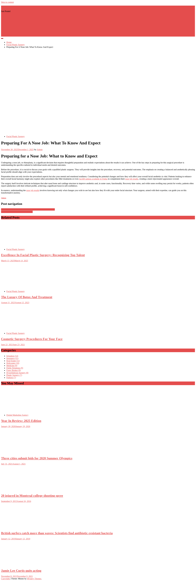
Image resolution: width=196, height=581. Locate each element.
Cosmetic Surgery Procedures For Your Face (32, 339)
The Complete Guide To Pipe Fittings (17, 212)
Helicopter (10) (12, 363)
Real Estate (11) (13, 361)
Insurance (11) (12, 358)
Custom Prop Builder (10, 23)
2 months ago (6, 26)
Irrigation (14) (12, 356)
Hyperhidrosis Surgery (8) (17, 373)
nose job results (131, 179)
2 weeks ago (6, 16)
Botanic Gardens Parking (11, 33)
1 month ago (6, 21)
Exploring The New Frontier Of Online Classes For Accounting (28, 209)
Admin (40, 149)
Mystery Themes (34, 579)
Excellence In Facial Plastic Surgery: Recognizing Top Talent (43, 255)
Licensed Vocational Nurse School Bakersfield (20, 14)
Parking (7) (11, 377)
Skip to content (7, 2)
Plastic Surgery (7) (14, 375)
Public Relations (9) (14, 368)
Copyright (5, 579)
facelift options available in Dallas (93, 179)
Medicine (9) (11, 365)
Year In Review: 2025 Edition (21, 420)
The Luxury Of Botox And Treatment (26, 297)
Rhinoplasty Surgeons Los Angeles (16, 28)
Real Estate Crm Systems (11, 18)
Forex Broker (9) (13, 370)
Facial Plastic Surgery (15, 136)
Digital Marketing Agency (17, 415)
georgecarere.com (8, 7)
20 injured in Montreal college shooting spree (32, 495)
